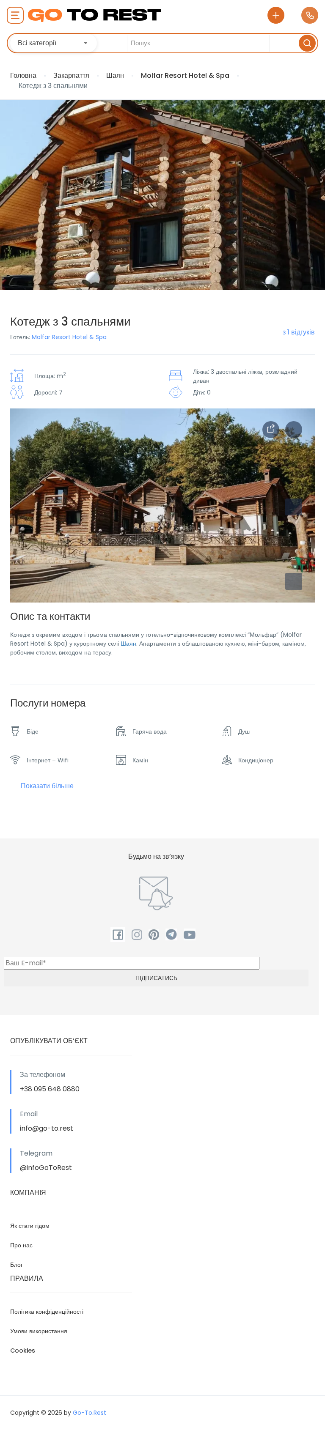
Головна (23, 75)
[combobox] (53, 43)
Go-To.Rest (89, 1412)
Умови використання (38, 1331)
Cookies (22, 1350)
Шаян (115, 75)
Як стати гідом (30, 1226)
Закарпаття (71, 75)
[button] (293, 581)
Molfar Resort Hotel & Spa (185, 75)
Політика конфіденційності (46, 1311)
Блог (16, 1264)
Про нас (21, 1245)
